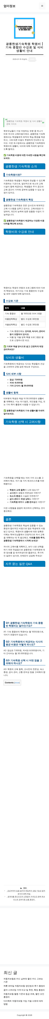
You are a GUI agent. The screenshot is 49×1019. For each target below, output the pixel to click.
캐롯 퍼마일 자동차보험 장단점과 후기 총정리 (24, 986)
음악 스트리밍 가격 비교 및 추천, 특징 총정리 (24, 990)
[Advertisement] (24, 91)
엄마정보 (9, 6)
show (17, 683)
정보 (25, 888)
